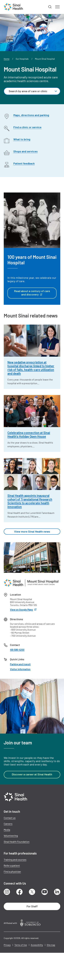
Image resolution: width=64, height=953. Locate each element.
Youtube (44, 892)
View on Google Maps (21, 609)
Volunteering (11, 835)
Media (7, 829)
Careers (8, 823)
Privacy (7, 945)
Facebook (19, 892)
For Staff (32, 906)
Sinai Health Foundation (17, 841)
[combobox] (32, 91)
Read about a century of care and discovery (32, 292)
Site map (51, 945)
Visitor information (20, 669)
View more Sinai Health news (32, 531)
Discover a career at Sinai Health (32, 774)
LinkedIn (57, 892)
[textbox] (28, 91)
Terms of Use (20, 945)
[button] (50, 7)
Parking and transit (20, 664)
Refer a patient (12, 865)
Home (6, 58)
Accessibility (37, 945)
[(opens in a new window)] (30, 923)
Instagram (7, 892)
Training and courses (15, 859)
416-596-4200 (17, 649)
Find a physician (12, 871)
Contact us (10, 817)
